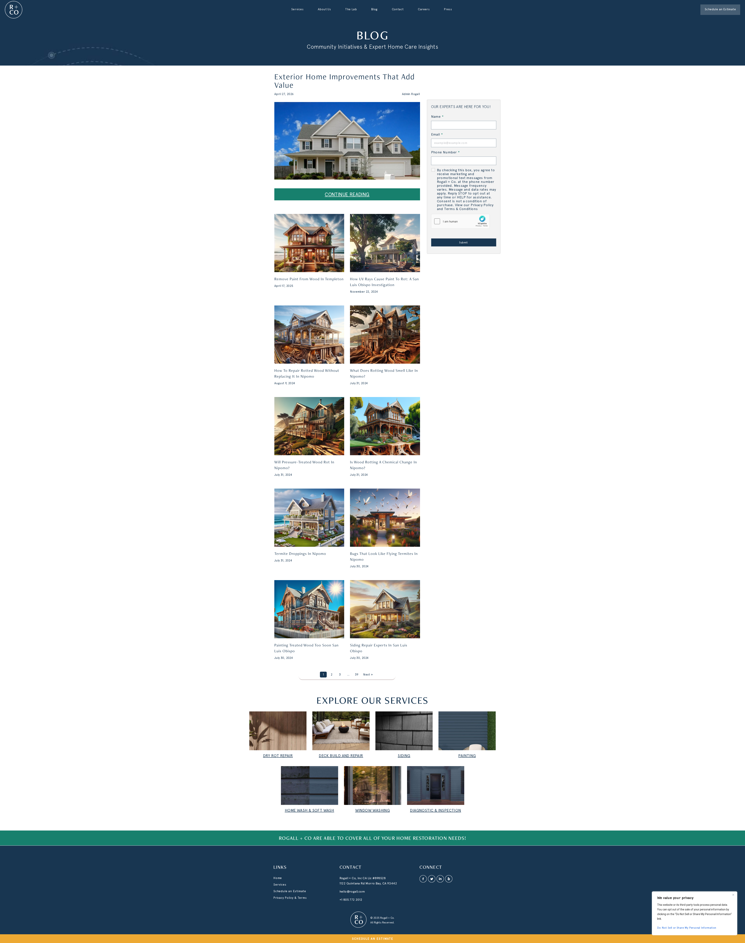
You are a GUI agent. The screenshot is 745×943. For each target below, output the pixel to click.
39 (356, 674)
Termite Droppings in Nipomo (300, 553)
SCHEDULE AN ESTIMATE (372, 938)
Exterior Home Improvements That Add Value (344, 80)
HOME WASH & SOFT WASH (309, 810)
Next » (368, 674)
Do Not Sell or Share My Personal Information (686, 927)
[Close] (733, 894)
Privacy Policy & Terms (290, 898)
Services (279, 884)
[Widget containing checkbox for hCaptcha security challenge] (460, 221)
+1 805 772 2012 (351, 899)
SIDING (404, 755)
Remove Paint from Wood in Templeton (309, 278)
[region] (694, 913)
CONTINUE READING (347, 194)
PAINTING (467, 755)
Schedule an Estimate (289, 891)
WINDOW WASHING (372, 810)
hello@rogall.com (352, 891)
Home (277, 878)
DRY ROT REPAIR (278, 755)
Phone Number (445, 152)
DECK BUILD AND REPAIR (341, 755)
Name (437, 116)
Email (437, 134)
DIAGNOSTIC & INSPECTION (435, 810)
